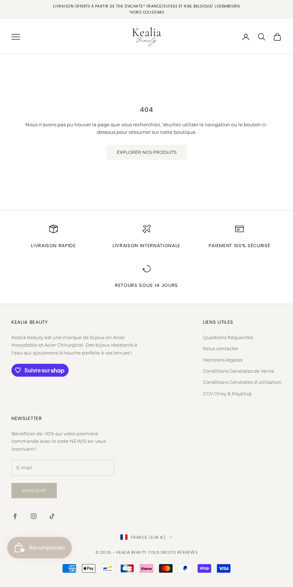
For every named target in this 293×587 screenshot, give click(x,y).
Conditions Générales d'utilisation (242, 382)
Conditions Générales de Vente (238, 371)
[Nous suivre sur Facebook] (15, 516)
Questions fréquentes (228, 337)
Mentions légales (223, 360)
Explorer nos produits (147, 152)
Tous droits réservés (173, 552)
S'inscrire (34, 490)
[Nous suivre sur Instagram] (33, 516)
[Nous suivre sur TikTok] (52, 516)
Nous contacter (220, 348)
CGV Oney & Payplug (227, 393)
